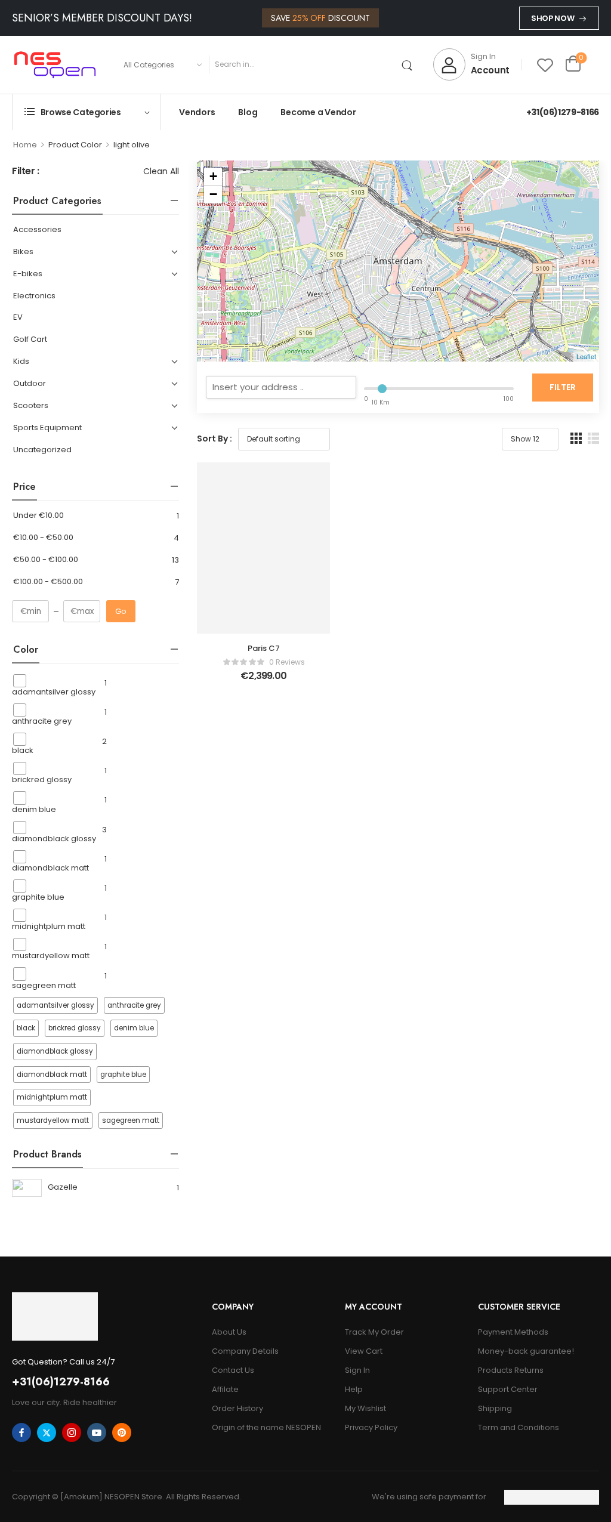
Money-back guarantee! (526, 1351)
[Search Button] (409, 64)
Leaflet (586, 356)
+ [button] (213, 176)
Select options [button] (263, 681)
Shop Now (552, 18)
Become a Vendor (318, 112)
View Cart (363, 1351)
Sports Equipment (47, 428)
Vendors (197, 112)
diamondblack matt (50, 867)
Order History (237, 1408)
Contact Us (233, 1370)
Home (25, 144)
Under (38, 516)
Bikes (23, 252)
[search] (281, 387)
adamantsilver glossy (53, 691)
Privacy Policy (371, 1427)
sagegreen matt (44, 985)
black (22, 750)
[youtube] (96, 1432)
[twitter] (46, 1432)
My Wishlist (365, 1408)
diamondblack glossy (54, 838)
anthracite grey (42, 721)
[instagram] (71, 1432)
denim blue (34, 809)
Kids (21, 362)
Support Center (508, 1389)
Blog (247, 112)
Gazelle (63, 1187)
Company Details (245, 1351)
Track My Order (374, 1332)
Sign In (357, 1370)
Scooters (30, 406)
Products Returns (511, 1370)
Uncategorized (42, 450)
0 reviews (287, 662)
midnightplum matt (48, 926)
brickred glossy (42, 779)
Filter (563, 387)
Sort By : (214, 438)
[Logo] (55, 64)
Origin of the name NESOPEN (266, 1427)
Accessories (37, 230)
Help (354, 1389)
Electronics (34, 296)
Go (120, 611)
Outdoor (29, 384)
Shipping (495, 1408)
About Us (229, 1332)
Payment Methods (513, 1332)
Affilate (225, 1389)
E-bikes (27, 274)
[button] (576, 438)
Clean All (161, 171)
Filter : (25, 171)
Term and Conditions (518, 1427)
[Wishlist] (545, 65)
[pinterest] (121, 1432)
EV (18, 318)
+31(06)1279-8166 (562, 112)
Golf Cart (30, 340)
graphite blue (38, 897)
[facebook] (21, 1432)
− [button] (213, 194)
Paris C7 (264, 648)
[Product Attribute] (54, 1005)
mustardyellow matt (51, 955)
